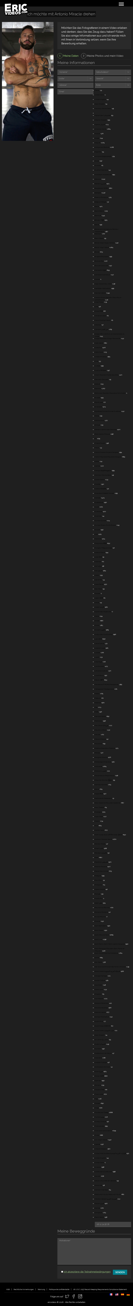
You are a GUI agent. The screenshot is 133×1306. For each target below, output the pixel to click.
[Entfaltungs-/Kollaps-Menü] (121, 3)
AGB (8, 1289)
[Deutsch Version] (128, 1294)
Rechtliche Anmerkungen (24, 1289)
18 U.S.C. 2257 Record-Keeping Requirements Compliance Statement (100, 1289)
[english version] (117, 1294)
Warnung (41, 1289)
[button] (62, 1272)
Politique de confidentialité (59, 1289)
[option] (113, 91)
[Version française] (111, 1294)
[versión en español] (122, 1294)
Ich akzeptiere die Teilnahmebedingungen (87, 1271)
